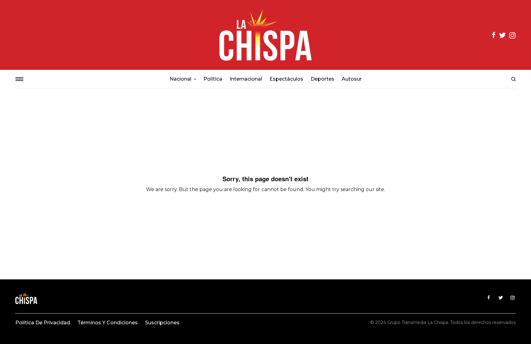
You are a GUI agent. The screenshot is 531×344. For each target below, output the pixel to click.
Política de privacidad (42, 323)
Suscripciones (162, 323)
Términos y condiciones (107, 323)
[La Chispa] (265, 35)
